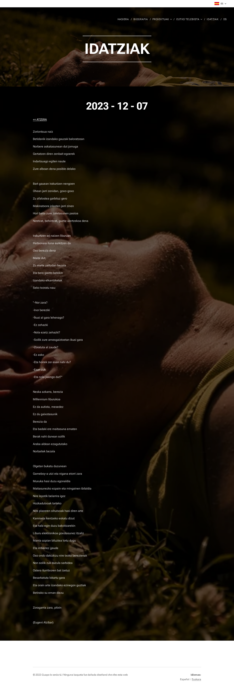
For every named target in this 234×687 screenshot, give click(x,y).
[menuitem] (124, 19)
